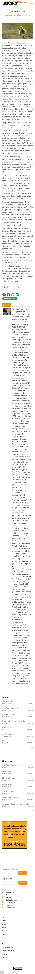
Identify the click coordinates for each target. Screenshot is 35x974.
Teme (3, 934)
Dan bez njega (7, 784)
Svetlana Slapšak (13, 15)
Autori (8, 895)
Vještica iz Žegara (8, 701)
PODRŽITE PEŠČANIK (10, 298)
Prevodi (8, 897)
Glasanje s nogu (8, 791)
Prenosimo (5, 931)
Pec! (3, 741)
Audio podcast (10, 902)
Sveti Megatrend (8, 734)
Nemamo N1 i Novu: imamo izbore (14, 721)
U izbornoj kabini (8, 714)
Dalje (31, 747)
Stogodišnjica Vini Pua (10, 797)
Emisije (4, 924)
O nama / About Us (8, 951)
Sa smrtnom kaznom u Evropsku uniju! (15, 804)
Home (4, 917)
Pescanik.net (10, 892)
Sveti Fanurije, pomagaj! (10, 708)
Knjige (4, 944)
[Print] (17, 18)
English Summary (8, 879)
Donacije (4, 957)
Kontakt (4, 954)
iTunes (8, 905)
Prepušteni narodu (8, 771)
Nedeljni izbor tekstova (10, 869)
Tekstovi (4, 921)
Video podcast (10, 908)
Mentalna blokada (8, 778)
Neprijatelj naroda (8, 727)
